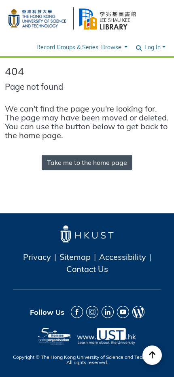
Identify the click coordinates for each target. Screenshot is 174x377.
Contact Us (87, 268)
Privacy (37, 256)
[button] (139, 47)
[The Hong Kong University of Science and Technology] (37, 17)
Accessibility (122, 256)
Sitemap (75, 256)
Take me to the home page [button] (87, 162)
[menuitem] (113, 47)
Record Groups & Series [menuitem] (67, 47)
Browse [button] (111, 47)
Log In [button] (153, 47)
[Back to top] (152, 355)
